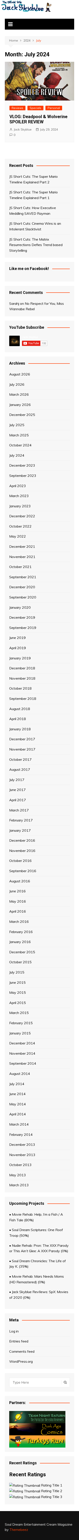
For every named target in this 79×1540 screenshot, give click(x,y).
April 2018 (17, 719)
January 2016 (20, 942)
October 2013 (20, 1165)
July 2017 (16, 780)
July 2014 (16, 1084)
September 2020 (22, 597)
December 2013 (22, 1144)
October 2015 (20, 962)
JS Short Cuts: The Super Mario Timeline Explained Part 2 (33, 179)
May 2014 (17, 1104)
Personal (54, 108)
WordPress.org (21, 1361)
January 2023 (20, 506)
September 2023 (22, 475)
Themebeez (18, 1530)
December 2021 (22, 546)
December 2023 (22, 465)
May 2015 (17, 992)
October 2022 (20, 526)
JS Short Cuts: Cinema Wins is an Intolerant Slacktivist (35, 226)
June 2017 (17, 790)
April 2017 (17, 800)
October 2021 (20, 567)
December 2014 (22, 1043)
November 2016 (22, 850)
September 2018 (22, 698)
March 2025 (19, 435)
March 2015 (19, 1012)
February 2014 (21, 1134)
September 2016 (22, 871)
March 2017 (19, 810)
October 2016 (20, 860)
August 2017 (19, 769)
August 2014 (19, 1073)
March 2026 (19, 394)
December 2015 (22, 952)
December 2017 (22, 739)
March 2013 (19, 1185)
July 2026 (16, 384)
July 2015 (16, 972)
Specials (35, 108)
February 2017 (21, 820)
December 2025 (22, 414)
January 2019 (20, 658)
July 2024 (16, 455)
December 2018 (22, 668)
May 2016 (17, 901)
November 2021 (22, 557)
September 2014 (22, 1063)
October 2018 (20, 688)
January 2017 (20, 830)
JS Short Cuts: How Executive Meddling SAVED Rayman (32, 211)
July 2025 (16, 425)
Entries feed (18, 1341)
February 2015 (21, 1023)
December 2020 (22, 587)
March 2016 (19, 921)
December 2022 (22, 516)
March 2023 (19, 496)
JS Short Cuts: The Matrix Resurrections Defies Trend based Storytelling (36, 245)
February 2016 (21, 932)
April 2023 (17, 486)
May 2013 (17, 1175)
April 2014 (17, 1114)
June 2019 (17, 637)
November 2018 (22, 678)
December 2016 (22, 840)
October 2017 (20, 759)
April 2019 (17, 648)
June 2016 (17, 891)
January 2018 (20, 729)
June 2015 (17, 982)
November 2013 (22, 1155)
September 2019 (22, 627)
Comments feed (21, 1351)
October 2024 (20, 445)
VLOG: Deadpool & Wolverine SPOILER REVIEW (38, 119)
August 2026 (19, 374)
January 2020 (20, 607)
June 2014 (17, 1094)
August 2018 (19, 709)
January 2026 (20, 404)
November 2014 (22, 1053)
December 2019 (22, 617)
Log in (14, 1331)
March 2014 (19, 1124)
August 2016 (19, 881)
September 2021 (22, 577)
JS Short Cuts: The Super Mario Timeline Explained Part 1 (33, 195)
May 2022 (17, 536)
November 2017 (22, 749)
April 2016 (17, 911)
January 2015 (20, 1033)
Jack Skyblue (23, 129)
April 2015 (17, 1002)
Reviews (17, 108)
